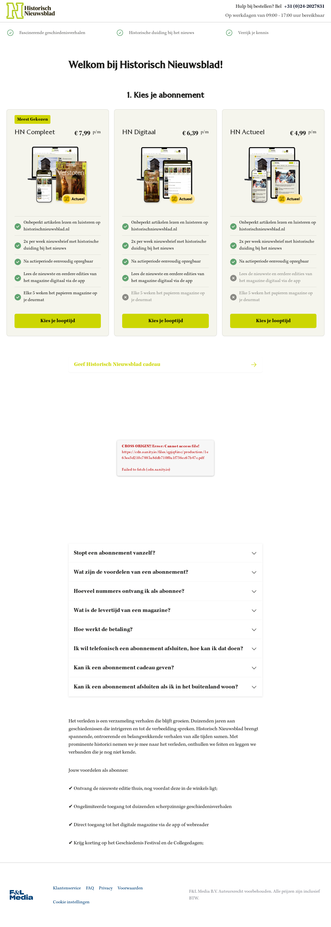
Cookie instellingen (71, 902)
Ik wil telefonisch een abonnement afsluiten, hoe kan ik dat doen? (158, 648)
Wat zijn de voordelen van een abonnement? (131, 572)
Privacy (105, 888)
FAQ (90, 888)
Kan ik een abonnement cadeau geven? (124, 668)
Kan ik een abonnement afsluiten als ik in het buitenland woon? (156, 687)
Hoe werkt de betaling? (103, 629)
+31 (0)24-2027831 (304, 6)
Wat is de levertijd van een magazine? (122, 610)
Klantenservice (67, 888)
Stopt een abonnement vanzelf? (114, 553)
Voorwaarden (130, 888)
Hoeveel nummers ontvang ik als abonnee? (129, 591)
